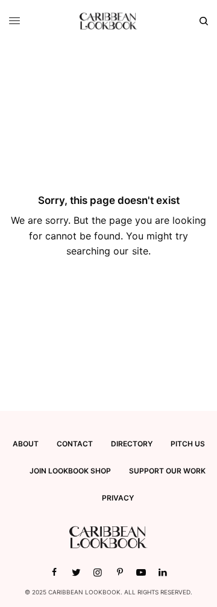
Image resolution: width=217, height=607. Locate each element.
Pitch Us (188, 443)
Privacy (118, 497)
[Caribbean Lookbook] (109, 21)
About (26, 443)
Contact (75, 443)
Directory (132, 443)
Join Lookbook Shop (70, 470)
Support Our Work (167, 470)
